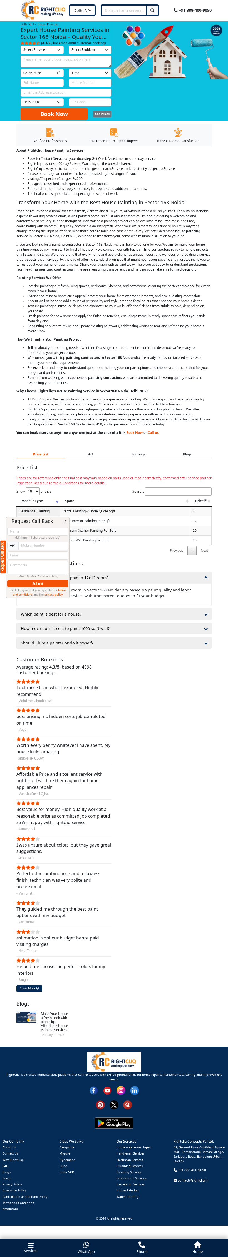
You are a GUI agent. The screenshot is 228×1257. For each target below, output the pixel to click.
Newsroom (10, 1209)
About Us (9, 1147)
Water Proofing (127, 1197)
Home (197, 1251)
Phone (142, 1251)
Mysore (65, 1153)
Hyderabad (67, 1160)
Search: (138, 491)
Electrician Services (130, 1160)
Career (7, 1178)
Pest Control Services (131, 1178)
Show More (28, 988)
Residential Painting (34, 511)
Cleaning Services (129, 1172)
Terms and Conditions (18, 1203)
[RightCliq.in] (43, 9)
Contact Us (10, 1153)
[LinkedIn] (134, 1090)
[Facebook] (93, 1090)
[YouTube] (107, 1090)
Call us (153, 432)
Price (199, 500)
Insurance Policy (14, 1190)
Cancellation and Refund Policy (25, 1197)
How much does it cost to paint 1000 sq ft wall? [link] (65, 628)
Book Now (54, 114)
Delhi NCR (67, 1172)
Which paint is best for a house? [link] (51, 614)
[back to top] (214, 1233)
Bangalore (67, 1147)
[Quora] (127, 1104)
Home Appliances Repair (134, 1147)
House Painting (128, 1190)
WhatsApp (86, 1251)
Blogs (7, 1172)
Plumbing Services (130, 1166)
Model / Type (32, 500)
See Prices (102, 114)
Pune (63, 1166)
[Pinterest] (100, 1104)
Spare (69, 500)
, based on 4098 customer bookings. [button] (74, 43)
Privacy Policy (12, 1184)
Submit (37, 583)
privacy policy (53, 594)
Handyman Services (130, 1153)
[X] (114, 1104)
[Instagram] (121, 1090)
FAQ (5, 1166)
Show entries (33, 491)
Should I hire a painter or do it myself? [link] (57, 643)
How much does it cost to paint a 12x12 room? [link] (64, 577)
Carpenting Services (131, 1184)
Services (30, 1250)
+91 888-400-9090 (195, 10)
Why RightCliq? (13, 1160)
